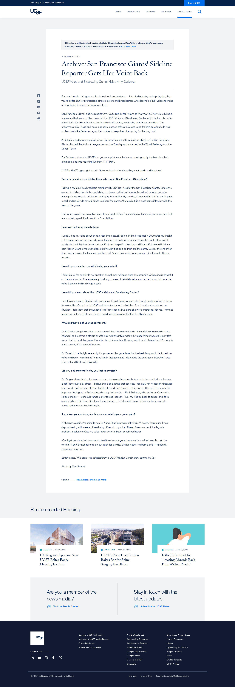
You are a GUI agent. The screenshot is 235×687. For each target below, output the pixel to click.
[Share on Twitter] (39, 101)
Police (169, 655)
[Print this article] (39, 118)
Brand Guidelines (134, 647)
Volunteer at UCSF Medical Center (94, 639)
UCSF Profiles (173, 664)
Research (150, 11)
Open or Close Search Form (200, 11)
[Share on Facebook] (39, 95)
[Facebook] (55, 658)
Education (166, 11)
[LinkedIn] (33, 658)
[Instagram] (48, 658)
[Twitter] (62, 658)
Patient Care (133, 11)
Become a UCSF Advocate (91, 635)
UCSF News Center (128, 46)
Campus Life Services (136, 651)
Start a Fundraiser (87, 643)
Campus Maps (133, 655)
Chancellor (132, 664)
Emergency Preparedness (178, 635)
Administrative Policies (137, 643)
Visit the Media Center (65, 606)
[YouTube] (41, 658)
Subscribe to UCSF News (154, 606)
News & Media (184, 11)
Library (170, 643)
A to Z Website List (135, 635)
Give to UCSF (194, 3)
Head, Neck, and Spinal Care (91, 479)
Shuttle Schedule (174, 660)
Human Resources (175, 639)
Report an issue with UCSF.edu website (172, 676)
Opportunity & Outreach (177, 647)
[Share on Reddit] (39, 107)
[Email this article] (39, 112)
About (118, 11)
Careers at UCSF (134, 660)
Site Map (133, 676)
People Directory (174, 651)
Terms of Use (145, 676)
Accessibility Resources (137, 639)
